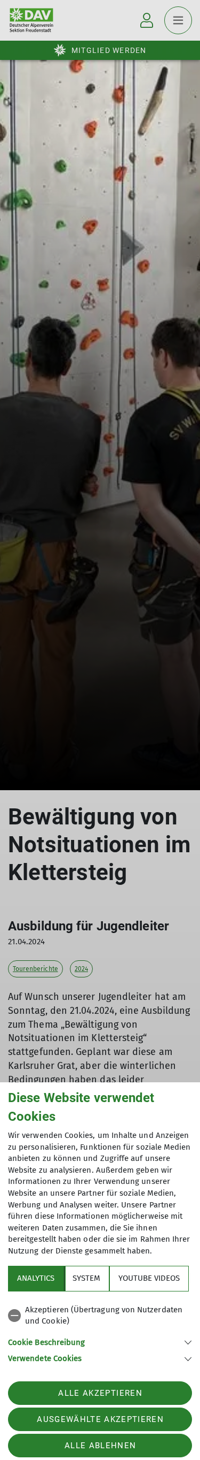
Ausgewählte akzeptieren (100, 1419)
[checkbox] (100, 1316)
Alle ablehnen (100, 1445)
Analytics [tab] (35, 1278)
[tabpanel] (100, 1332)
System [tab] (86, 1278)
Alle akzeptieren (100, 1393)
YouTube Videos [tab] (149, 1278)
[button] (100, 1341)
